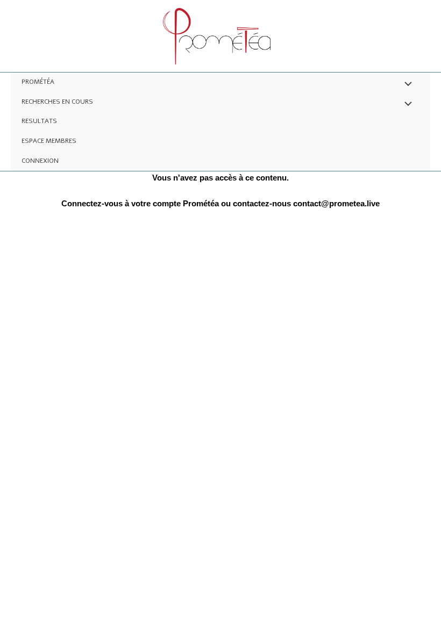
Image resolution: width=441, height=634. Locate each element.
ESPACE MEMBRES (49, 140)
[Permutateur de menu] (405, 85)
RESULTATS (39, 121)
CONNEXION (40, 160)
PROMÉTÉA (38, 81)
